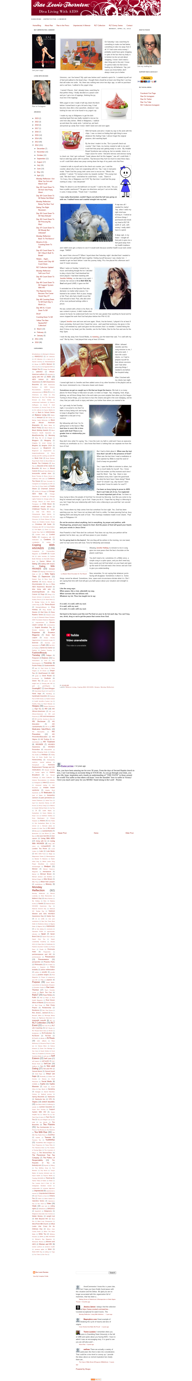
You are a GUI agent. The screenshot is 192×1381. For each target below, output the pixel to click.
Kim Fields (51, 820)
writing (47, 1252)
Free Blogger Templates (101, 1377)
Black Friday (36, 427)
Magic (50, 853)
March (39, 329)
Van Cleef (40, 1203)
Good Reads (47, 675)
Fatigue (49, 655)
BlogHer (35, 445)
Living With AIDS (48, 838)
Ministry (49, 884)
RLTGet (48, 1035)
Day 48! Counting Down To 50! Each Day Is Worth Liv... (45, 302)
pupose (49, 980)
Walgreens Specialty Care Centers (42, 1213)
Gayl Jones (44, 668)
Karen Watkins (47, 813)
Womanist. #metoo (37, 1241)
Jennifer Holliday (66, 278)
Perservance (50, 957)
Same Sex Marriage (46, 1048)
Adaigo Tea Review (49, 369)
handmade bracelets (39, 696)
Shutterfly (43, 1076)
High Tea (37, 709)
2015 (37, 135)
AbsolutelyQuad (50, 361)
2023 (37, 118)
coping (48, 542)
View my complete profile (40, 1276)
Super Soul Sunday (38, 1109)
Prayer (43, 977)
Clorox (46, 529)
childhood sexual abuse (41, 506)
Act (39, 366)
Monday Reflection (38, 889)
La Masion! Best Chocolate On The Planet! (74, 574)
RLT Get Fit (45, 1025)
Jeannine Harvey (44, 803)
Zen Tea (44, 1254)
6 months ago (86, 1302)
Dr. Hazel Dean (48, 599)
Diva (47, 584)
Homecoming (37, 759)
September (41, 159)
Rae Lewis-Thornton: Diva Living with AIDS (75, 1377)
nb (36, 919)
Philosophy (39, 964)
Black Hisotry (49, 427)
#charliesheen (36, 354)
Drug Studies (47, 609)
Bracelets (35, 468)
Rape (47, 997)
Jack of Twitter (37, 795)
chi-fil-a (37, 491)
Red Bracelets (50, 1002)
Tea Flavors (49, 1124)
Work (50, 1249)
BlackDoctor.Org (38, 435)
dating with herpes (48, 564)
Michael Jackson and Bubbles (42, 876)
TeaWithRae (50, 1140)
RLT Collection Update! (45, 267)
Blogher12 (35, 448)
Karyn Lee (35, 815)
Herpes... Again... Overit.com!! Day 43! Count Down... (45, 261)
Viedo (34, 1206)
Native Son (51, 916)
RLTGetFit (35, 1038)
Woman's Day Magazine (43, 1239)
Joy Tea (52, 808)
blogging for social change (42, 443)
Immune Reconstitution (39, 780)
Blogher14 (35, 450)
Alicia (45, 392)
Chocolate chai (47, 517)
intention (52, 782)
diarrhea (35, 581)
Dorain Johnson (37, 597)
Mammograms (50, 856)
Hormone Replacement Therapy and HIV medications (43, 767)
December (41, 149)
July (39, 165)
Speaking (51, 1089)
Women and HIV (45, 1244)
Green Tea (36, 681)
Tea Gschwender (43, 1127)
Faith (43, 645)
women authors (37, 1246)
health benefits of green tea (43, 701)
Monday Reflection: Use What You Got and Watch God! (45, 181)
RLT (51, 1020)
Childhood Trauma (39, 509)
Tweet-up (49, 1178)
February (40, 332)
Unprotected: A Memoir (81, 25)
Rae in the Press (63, 25)
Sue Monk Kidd (40, 1104)
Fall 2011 (52, 645)
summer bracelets (45, 1107)
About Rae (49, 25)
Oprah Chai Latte (47, 936)
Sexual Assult (50, 1071)
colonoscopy (50, 532)
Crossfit (44, 553)
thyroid (46, 1165)
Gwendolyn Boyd (40, 691)
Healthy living (36, 704)
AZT (33, 412)
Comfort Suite (40, 534)
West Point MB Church (40, 1224)
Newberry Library (43, 924)
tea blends (43, 1122)
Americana (35, 394)
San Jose (35, 1051)
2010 (37, 342)
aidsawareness (36, 392)
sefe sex (46, 1056)
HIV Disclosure (38, 721)
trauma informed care (45, 1173)
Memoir (34, 869)
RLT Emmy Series (116, 25)
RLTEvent (35, 1035)
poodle (44, 972)
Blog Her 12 (39, 438)
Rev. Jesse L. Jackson (40, 1013)
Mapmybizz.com (90, 1319)
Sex (41, 1066)
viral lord (44, 1206)
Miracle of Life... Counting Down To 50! (44, 244)
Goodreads (35, 678)
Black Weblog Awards (40, 430)
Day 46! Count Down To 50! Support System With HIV (45, 285)
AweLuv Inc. (133, 1377)
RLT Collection (99, 25)
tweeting (95, 337)
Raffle (34, 997)
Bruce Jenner (48, 476)
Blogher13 (47, 448)
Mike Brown (48, 879)
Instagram (37, 782)
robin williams (41, 1041)
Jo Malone (51, 805)
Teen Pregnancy (37, 1145)
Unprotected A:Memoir (47, 1193)
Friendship (48, 663)
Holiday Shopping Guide (39, 752)
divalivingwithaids (38, 592)
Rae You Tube (145, 102)
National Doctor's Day (39, 908)
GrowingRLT (36, 688)
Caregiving (44, 483)
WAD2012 (51, 1208)
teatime (38, 1137)
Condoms (47, 539)
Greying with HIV (47, 683)
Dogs (42, 594)
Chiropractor (35, 517)
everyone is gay (48, 640)
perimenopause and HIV (41, 954)
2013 (37, 142)
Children (52, 509)
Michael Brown (46, 874)
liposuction (35, 833)
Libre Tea (42, 828)
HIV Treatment (49, 742)
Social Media (47, 1081)
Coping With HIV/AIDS (43, 546)
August (40, 162)
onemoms (50, 929)
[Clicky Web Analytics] (96, 1380)
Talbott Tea (46, 1114)
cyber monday (42, 556)
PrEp (42, 980)
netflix (42, 919)
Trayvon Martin (47, 1175)
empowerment (40, 622)
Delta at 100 (36, 574)
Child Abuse (47, 504)
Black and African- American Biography (43, 422)
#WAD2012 (39, 356)
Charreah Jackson (48, 488)
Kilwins (42, 820)
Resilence (35, 1010)
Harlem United (50, 698)
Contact (129, 25)
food (45, 660)
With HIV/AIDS (50, 1236)
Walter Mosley (37, 1216)
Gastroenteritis (49, 665)
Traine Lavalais (90, 1332)
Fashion (34, 650)
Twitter (51, 1180)
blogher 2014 (47, 445)
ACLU (34, 366)
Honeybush (35, 765)
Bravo (44, 468)
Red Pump (38, 1005)
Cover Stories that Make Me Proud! (90, 1327)
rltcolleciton (35, 1033)
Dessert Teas (36, 579)
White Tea (42, 1234)
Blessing (52, 435)
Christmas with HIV (38, 527)
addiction (39, 372)
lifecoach (37, 831)
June (39, 169)
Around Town (46, 407)
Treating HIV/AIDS (37, 1178)
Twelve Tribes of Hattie (39, 1180)
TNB (114, 1377)
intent (45, 782)
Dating (34, 564)
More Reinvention (46, 896)
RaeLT (35, 995)
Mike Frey (35, 882)
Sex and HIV (47, 1068)
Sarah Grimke (45, 1051)
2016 (37, 132)
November (41, 152)
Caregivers (35, 483)
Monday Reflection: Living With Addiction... (92, 1314)
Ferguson (35, 658)
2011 (37, 339)
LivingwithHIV (46, 846)
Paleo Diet (41, 944)
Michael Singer (36, 879)
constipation (35, 542)
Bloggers (35, 440)
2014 (37, 138)
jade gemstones (46, 798)
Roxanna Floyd (45, 1043)
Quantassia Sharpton (48, 985)
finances (45, 658)
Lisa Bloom (45, 833)
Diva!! (38, 314)
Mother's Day (37, 898)
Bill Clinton (49, 417)
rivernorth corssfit (39, 1020)
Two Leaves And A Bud (40, 1183)
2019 (37, 125)
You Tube (37, 1254)
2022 (37, 122)
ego (35, 617)
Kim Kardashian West (42, 823)
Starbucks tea (40, 1099)
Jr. (36, 810)
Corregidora (35, 551)
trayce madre (36, 1175)
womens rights (39, 1249)
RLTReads (51, 1038)
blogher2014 (47, 450)
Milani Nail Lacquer (48, 882)
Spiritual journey (46, 1094)
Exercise (35, 642)
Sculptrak (41, 1053)
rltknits (42, 1038)
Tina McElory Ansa (41, 1168)
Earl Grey (44, 612)
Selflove (34, 1066)
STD (50, 1099)
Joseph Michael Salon (41, 808)
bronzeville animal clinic (41, 473)
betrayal (40, 417)
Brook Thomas (36, 476)
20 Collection (38, 359)
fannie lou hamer (46, 648)
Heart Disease (47, 704)
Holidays (45, 754)
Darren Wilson (45, 561)
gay (36, 668)
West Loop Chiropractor (45, 1221)
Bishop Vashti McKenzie (40, 420)
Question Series (39, 987)
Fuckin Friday (37, 665)
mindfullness (38, 884)
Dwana (34, 612)
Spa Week (41, 1089)
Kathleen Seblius (47, 815)
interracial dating (41, 785)
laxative (34, 828)
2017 (37, 128)
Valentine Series (38, 1201)
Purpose (36, 982)
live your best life (43, 836)
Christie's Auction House (47, 522)
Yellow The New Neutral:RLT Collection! (42, 323)
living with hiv (41, 841)
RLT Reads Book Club (39, 1030)
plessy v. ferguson (38, 967)
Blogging (47, 440)
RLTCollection (47, 1033)
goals (36, 675)
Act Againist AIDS (47, 366)
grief (33, 686)
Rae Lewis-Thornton (42, 1272)
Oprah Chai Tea (38, 939)
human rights (40, 772)
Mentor (34, 874)
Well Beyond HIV (41, 1219)
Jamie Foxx (49, 800)
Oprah (43, 934)
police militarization (48, 969)
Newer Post (62, 833)
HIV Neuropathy (38, 731)
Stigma (34, 1102)
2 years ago (105, 1327)
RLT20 (51, 1030)
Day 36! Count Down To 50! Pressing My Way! (45, 221)
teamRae (51, 1135)
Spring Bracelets (38, 1097)
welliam (87, 1349)
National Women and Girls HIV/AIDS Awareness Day (43, 913)
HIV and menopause (47, 716)
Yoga (53, 1252)
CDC (51, 483)
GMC (53, 673)
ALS (51, 392)
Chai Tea (34, 486)
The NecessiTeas (45, 1152)
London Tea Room (39, 848)
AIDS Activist (37, 379)
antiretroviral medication (39, 402)
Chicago (43, 491)
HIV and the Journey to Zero (44, 719)
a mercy (48, 359)
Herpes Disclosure (49, 706)
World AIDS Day (37, 1252)
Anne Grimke (46, 400)
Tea (33, 1119)
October (40, 155)
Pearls (41, 949)
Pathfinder (49, 944)
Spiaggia (37, 1091)
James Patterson (37, 800)
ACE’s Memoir (46, 364)
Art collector (37, 410)
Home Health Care (45, 757)
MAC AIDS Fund (40, 853)
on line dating (39, 929)
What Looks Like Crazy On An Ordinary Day (43, 1226)
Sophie (42, 1084)
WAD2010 (42, 1208)
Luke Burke (50, 851)
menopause (47, 871)
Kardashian (35, 813)
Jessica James (89, 1307)
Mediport (47, 866)
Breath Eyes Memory (46, 471)
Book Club (39, 458)
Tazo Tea (49, 1117)
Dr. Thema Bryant (48, 604)
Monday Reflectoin (38, 893)
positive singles (43, 974)
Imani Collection (47, 777)
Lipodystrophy (47, 831)
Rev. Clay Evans (47, 1010)
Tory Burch (43, 1170)
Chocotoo (35, 519)
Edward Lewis (50, 614)
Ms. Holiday (36, 901)
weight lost (51, 1216)
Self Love (47, 1058)
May (39, 172)
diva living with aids (41, 589)
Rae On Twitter (146, 99)
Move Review (49, 898)
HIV (46, 709)
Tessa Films (49, 1145)
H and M (50, 691)
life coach (51, 828)
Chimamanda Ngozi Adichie (41, 514)
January (40, 336)
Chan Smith (43, 486)
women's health (50, 1246)
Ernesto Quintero (38, 630)
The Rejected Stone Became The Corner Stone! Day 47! (44, 293)
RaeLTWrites (47, 995)
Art (54, 407)
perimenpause (36, 957)
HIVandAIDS (48, 749)
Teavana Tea (36, 1140)
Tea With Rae (40, 1132)
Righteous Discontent (45, 1018)
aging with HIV (37, 377)
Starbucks (51, 1097)
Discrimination (37, 584)
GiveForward (43, 673)
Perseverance (43, 959)
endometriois (51, 625)
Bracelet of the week (44, 466)
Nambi (40, 903)
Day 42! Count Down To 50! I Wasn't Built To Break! (45, 252)
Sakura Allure (42, 1046)
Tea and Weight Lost (44, 1119)
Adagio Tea (36, 369)
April (39, 175)
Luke (41, 851)
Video (49, 1203)
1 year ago (109, 1314)
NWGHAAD (50, 926)
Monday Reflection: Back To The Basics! (85, 33)
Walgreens (48, 1211)
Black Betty (48, 425)
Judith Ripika (46, 810)
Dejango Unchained (46, 571)
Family (36, 648)
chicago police (48, 499)
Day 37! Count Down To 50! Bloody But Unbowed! (45, 230)
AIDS (49, 377)
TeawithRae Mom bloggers (44, 1142)
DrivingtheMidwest (41, 607)
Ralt (41, 997)
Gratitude (47, 678)
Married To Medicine (41, 859)
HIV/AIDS (39, 744)
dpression (47, 597)
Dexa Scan (48, 579)
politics (37, 972)
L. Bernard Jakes (46, 826)
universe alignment (49, 1188)
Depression (46, 577)
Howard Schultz (50, 770)
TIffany (53, 1165)
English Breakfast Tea (43, 627)
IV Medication (46, 793)
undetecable (36, 1188)
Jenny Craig (42, 805)
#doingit (45, 354)
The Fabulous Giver (38, 1147)
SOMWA (34, 1084)
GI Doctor (43, 670)
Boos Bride (49, 461)
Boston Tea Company (40, 463)
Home (96, 833)
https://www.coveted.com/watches (95, 1309)
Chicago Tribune (37, 501)
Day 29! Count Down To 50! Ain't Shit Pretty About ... (45, 189)
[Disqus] (96, 725)
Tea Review (40, 1130)
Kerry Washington (38, 818)
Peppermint (46, 952)
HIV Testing (45, 739)
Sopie (45, 1086)
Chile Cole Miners (43, 511)
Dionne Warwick (47, 581)
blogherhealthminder (38, 453)
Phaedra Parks (49, 962)
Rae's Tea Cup (46, 992)
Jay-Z (33, 803)
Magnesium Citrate (38, 856)
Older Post (130, 833)
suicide (34, 1107)
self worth (45, 1061)
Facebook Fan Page (148, 93)
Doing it (50, 594)
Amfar (45, 394)
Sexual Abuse (37, 1071)
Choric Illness (45, 519)
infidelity (52, 780)
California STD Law (38, 478)
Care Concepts (48, 481)
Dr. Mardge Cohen (38, 602)
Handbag (49, 693)
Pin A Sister (49, 964)
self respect (35, 1061)
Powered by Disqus (83, 1369)
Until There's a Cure (41, 1196)
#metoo (52, 354)
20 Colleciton (50, 356)
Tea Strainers (51, 1130)
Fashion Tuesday (46, 650)
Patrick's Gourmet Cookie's (40, 946)
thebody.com (36, 1165)
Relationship (46, 1007)
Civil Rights (37, 529)
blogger (50, 438)
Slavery (44, 1079)
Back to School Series (46, 412)
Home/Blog (37, 25)
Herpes (35, 706)
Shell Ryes (38, 1074)
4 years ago (90, 1344)
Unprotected (38, 1191)
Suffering (50, 1104)
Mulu (44, 901)
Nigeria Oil (41, 926)
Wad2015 (38, 1211)
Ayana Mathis (48, 410)
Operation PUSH (37, 931)
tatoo (42, 1117)
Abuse (36, 364)
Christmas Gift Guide (43, 524)
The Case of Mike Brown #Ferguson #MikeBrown (93, 1362)
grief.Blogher (46, 686)
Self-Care (47, 1064)
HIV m (47, 726)
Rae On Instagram (147, 96)
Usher (40, 1198)
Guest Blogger (49, 688)
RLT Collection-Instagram (149, 105)
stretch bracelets (48, 1102)
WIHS (41, 1236)
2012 (37, 145)
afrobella (50, 374)
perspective (36, 962)
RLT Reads (49, 1028)
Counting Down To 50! (44, 317)
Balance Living (40, 415)
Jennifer (69, 321)
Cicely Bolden (50, 527)
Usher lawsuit (48, 1198)
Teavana (48, 1137)
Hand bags (36, 693)
